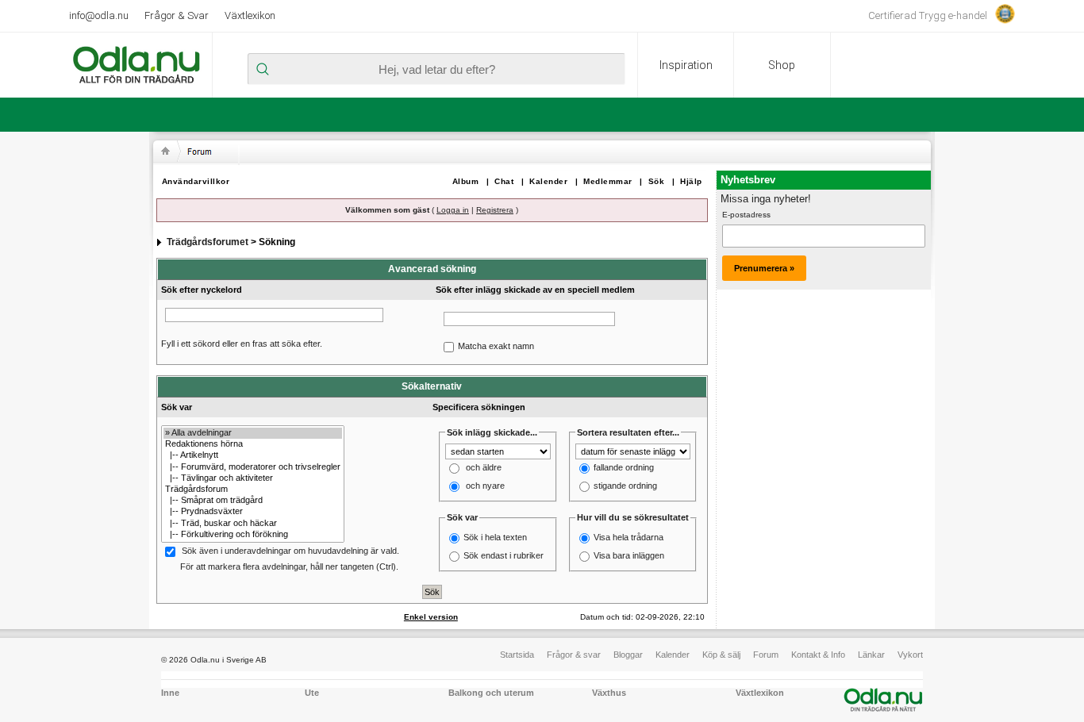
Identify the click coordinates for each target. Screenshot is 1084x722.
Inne (170, 692)
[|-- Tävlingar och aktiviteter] (252, 478)
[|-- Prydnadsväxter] (252, 511)
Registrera (494, 209)
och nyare (485, 486)
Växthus (609, 692)
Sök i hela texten (495, 537)
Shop (781, 65)
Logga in (452, 209)
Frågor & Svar (176, 15)
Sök (656, 181)
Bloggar (628, 654)
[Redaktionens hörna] (252, 444)
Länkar (871, 654)
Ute (312, 692)
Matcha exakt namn (496, 346)
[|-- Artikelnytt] (252, 455)
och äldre (484, 468)
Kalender (548, 181)
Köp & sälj (721, 654)
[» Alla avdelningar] (252, 433)
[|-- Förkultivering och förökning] (252, 534)
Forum (765, 654)
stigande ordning (625, 486)
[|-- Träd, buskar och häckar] (252, 523)
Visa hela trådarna (628, 537)
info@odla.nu (99, 15)
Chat (503, 181)
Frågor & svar (574, 654)
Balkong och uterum (491, 692)
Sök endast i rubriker (503, 555)
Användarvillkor (196, 181)
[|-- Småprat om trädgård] (252, 500)
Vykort (910, 654)
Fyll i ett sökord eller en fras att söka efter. (241, 343)
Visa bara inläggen (629, 555)
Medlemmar (607, 181)
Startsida (517, 654)
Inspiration (686, 65)
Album (465, 181)
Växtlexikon (250, 15)
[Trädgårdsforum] (252, 489)
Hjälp (691, 181)
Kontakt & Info (818, 654)
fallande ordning (624, 468)
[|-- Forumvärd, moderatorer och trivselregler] (252, 467)
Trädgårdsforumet (207, 242)
